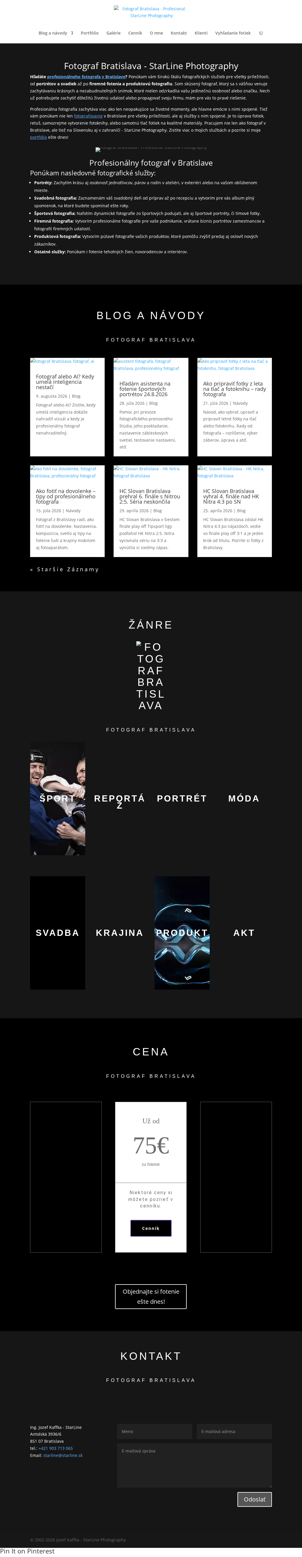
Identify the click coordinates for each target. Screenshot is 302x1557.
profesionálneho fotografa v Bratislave (86, 76)
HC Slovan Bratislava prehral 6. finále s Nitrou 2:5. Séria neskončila (149, 496)
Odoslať (254, 1499)
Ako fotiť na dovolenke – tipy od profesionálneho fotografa (66, 496)
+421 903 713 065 (56, 1448)
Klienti (201, 33)
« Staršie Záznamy (65, 569)
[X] (229, 1540)
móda (244, 798)
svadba (58, 933)
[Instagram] (242, 1540)
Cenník (135, 33)
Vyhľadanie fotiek (233, 33)
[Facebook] (217, 1540)
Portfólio (90, 33)
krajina (120, 933)
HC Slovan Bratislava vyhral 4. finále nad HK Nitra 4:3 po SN (231, 496)
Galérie (113, 33)
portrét (182, 798)
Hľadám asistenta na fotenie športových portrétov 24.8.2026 (144, 389)
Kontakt (179, 33)
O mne (156, 33)
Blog (76, 396)
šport (58, 798)
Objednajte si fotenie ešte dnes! (151, 1296)
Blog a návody (53, 33)
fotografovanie (88, 116)
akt (244, 933)
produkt (182, 933)
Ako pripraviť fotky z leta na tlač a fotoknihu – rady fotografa (234, 389)
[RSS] (269, 1540)
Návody (240, 403)
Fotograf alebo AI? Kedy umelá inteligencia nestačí (65, 382)
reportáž (120, 802)
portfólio (38, 137)
